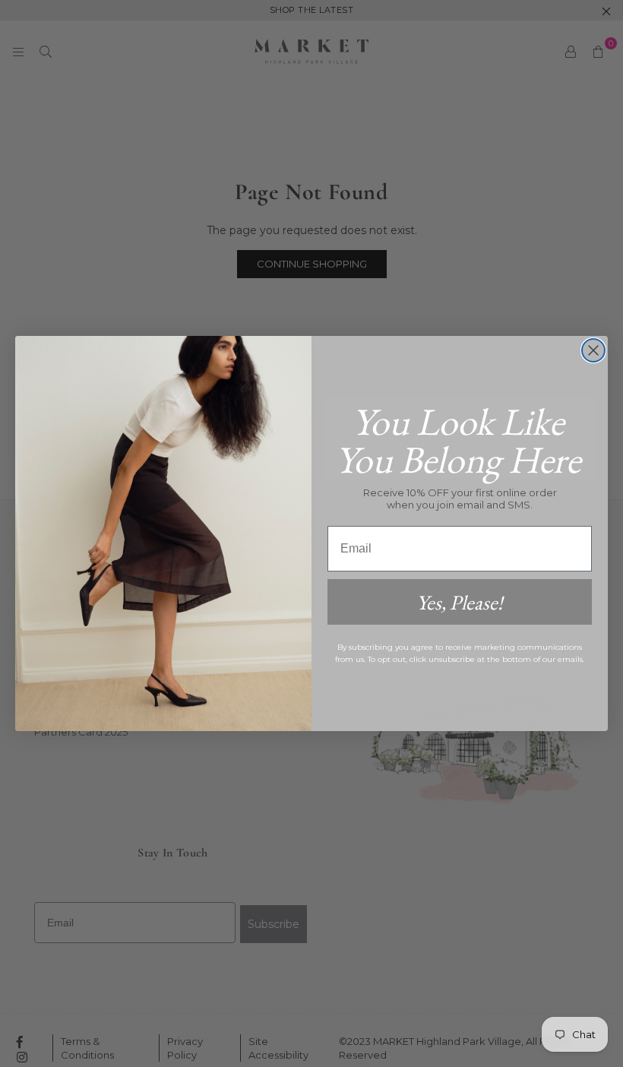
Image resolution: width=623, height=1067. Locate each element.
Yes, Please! (459, 602)
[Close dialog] (593, 350)
